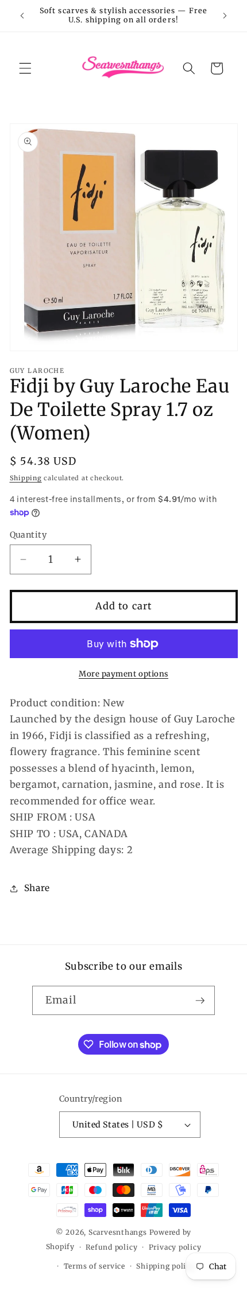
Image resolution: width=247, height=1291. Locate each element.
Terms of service (94, 1266)
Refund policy (111, 1247)
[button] (25, 68)
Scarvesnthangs (117, 1232)
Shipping (26, 478)
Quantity (28, 535)
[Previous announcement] (22, 15)
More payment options (123, 674)
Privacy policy (175, 1247)
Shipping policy (165, 1266)
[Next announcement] (225, 15)
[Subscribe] (200, 1001)
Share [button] (37, 887)
